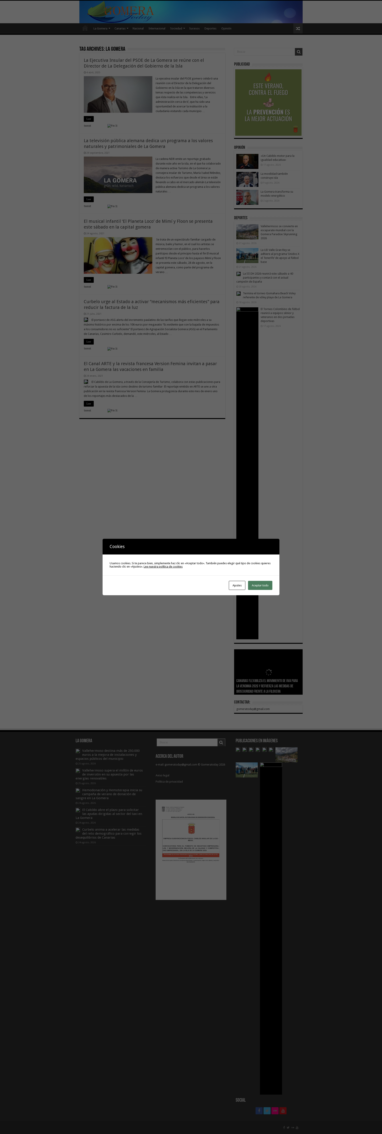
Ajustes (237, 585)
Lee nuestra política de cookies (163, 566)
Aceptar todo (260, 585)
